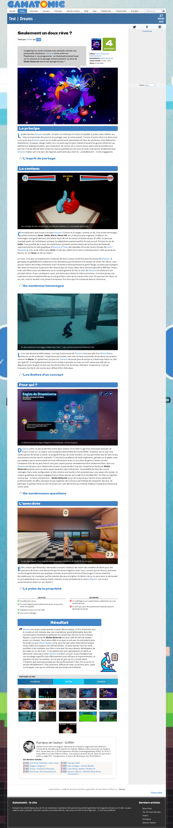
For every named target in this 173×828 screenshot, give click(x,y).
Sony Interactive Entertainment (99, 55)
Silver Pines (147, 808)
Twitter (68, 681)
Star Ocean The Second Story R (43, 771)
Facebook (35, 681)
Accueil (12, 11)
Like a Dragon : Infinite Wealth (81, 766)
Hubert (145, 815)
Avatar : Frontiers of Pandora (42, 769)
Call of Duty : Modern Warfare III (81, 769)
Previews (58, 11)
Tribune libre (121, 11)
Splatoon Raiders (149, 822)
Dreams (49, 53)
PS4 (38, 39)
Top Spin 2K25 (74, 763)
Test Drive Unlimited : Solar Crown (44, 763)
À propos (134, 11)
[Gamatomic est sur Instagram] (159, 27)
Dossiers (46, 11)
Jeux (94, 11)
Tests (22, 11)
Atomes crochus (73, 11)
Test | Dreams (21, 19)
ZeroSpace (146, 819)
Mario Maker (106, 353)
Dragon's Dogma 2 (37, 766)
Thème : (142, 85)
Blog (86, 11)
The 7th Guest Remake (151, 812)
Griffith (29, 39)
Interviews (34, 11)
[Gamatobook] (147, 27)
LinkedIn (101, 681)
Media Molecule (106, 58)
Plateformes (106, 11)
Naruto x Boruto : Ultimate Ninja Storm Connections (84, 772)
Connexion (147, 31)
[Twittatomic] (134, 27)
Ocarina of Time (60, 247)
